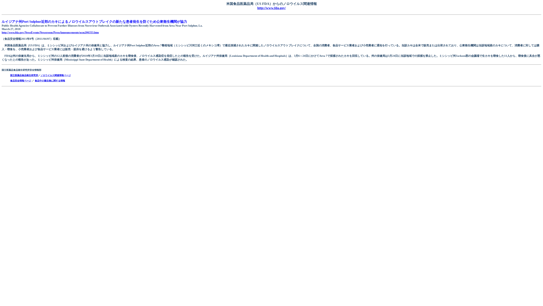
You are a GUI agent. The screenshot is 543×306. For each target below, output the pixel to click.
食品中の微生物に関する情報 (50, 80)
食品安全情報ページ (20, 80)
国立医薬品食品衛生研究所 (24, 75)
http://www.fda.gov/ (271, 8)
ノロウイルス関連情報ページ (56, 75)
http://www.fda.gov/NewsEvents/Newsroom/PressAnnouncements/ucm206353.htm (50, 32)
